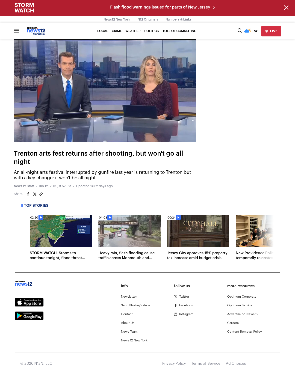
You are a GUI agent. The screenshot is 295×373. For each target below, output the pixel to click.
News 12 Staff (24, 186)
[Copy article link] (41, 194)
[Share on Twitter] (34, 194)
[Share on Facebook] (28, 194)
